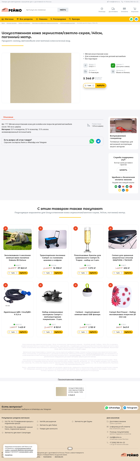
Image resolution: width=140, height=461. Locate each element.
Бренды (76, 19)
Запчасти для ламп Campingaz (18, 433)
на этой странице (75, 355)
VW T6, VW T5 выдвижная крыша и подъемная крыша (19, 422)
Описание (8, 117)
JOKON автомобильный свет (95, 353)
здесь (84, 349)
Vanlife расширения (48, 421)
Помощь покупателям (120, 433)
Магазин (9, 19)
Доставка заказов (118, 422)
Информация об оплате (120, 427)
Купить (101, 86)
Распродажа (59, 19)
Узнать (123, 170)
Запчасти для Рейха (48, 425)
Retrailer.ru (70, 448)
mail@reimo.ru (114, 2)
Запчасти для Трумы (83, 421)
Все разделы (26, 19)
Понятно (8, 455)
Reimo (12, 10)
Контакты (47, 456)
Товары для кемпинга (48, 429)
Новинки (42, 19)
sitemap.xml (59, 456)
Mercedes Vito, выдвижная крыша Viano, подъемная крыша (19, 428)
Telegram (136, 19)
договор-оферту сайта (26, 452)
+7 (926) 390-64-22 (131, 2)
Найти (63, 10)
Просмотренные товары (70, 379)
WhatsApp (131, 19)
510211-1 (43, 352)
